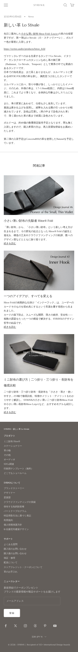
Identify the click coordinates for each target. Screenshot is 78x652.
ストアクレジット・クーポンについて (23, 567)
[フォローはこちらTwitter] (15, 626)
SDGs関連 (9, 464)
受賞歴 (7, 497)
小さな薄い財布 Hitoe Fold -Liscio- (39, 33)
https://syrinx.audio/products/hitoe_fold (24, 48)
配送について (10, 562)
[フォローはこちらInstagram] (25, 626)
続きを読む (10, 243)
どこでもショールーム (15, 473)
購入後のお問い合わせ (15, 553)
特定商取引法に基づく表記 (17, 515)
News (31, 16)
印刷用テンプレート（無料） (18, 468)
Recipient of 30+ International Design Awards (48, 644)
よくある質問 (10, 544)
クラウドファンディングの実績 (20, 502)
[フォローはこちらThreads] (35, 626)
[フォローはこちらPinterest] (45, 626)
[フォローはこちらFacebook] (6, 626)
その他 (7, 455)
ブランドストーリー (14, 488)
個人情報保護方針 (13, 525)
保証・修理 (9, 558)
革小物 (7, 450)
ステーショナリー (13, 446)
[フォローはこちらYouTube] (55, 626)
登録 (12, 613)
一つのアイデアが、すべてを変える (28, 296)
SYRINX (7, 429)
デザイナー (9, 493)
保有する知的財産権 (14, 506)
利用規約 (8, 520)
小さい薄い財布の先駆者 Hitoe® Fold (28, 220)
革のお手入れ (10, 572)
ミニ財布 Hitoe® (12, 441)
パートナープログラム (15, 511)
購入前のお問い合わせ (15, 549)
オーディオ (9, 459)
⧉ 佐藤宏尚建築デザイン (16, 529)
